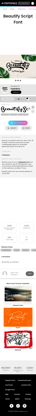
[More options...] (33, 111)
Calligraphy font (24, 162)
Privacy (28, 394)
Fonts (5, 9)
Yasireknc (15, 88)
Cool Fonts (9, 385)
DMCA (17, 399)
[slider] (18, 99)
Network (18, 350)
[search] (23, 3)
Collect (13, 128)
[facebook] (11, 406)
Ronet (18, 328)
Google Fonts (10, 390)
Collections (21, 9)
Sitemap (28, 399)
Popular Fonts (10, 380)
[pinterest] (24, 406)
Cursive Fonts (26, 385)
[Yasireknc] (6, 89)
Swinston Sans (18, 305)
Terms (7, 399)
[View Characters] (33, 107)
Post (30, 273)
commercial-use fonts (18, 371)
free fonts (6, 370)
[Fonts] (9, 3)
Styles (12, 9)
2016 (9, 225)
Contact (16, 92)
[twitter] (18, 406)
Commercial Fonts (24, 380)
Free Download (19, 123)
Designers (30, 370)
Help (6, 394)
